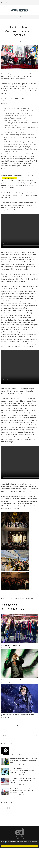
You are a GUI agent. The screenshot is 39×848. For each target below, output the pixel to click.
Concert (10, 598)
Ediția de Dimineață (18, 754)
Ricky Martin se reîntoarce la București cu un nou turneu (19, 680)
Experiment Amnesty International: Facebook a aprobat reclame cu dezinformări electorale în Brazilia (23, 760)
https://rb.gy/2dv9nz (9, 178)
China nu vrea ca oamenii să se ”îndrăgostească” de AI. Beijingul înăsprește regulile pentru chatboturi (22, 770)
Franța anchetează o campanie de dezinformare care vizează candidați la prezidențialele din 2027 (21, 790)
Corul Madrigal (17, 598)
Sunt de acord (19, 846)
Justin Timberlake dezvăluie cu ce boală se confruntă (18, 715)
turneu (31, 598)
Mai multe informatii (9, 842)
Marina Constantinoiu (11, 39)
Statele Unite (25, 598)
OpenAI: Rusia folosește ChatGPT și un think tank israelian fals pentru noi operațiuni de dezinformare (22, 750)
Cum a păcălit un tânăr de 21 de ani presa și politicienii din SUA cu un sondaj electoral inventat (22, 780)
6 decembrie (24, 39)
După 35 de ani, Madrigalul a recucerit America (19, 31)
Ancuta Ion (6, 647)
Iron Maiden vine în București (10, 645)
